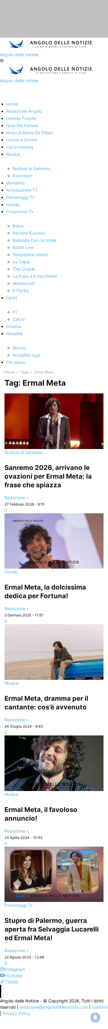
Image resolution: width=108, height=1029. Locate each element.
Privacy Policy (16, 1013)
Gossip (11, 571)
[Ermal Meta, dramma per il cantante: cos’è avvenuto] (54, 652)
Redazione (14, 497)
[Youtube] (2, 975)
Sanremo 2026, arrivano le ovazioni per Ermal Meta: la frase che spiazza (48, 476)
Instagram (14, 969)
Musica (11, 683)
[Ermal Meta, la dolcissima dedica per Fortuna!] (54, 541)
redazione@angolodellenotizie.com (54, 1007)
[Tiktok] (2, 982)
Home (9, 372)
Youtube (13, 975)
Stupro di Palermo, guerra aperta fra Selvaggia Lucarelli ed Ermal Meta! (51, 929)
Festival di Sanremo (23, 452)
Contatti (99, 1007)
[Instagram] (2, 969)
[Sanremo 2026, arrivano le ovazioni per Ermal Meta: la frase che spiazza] (54, 421)
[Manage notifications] (95, 1017)
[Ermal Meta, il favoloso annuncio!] (54, 763)
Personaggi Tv (18, 905)
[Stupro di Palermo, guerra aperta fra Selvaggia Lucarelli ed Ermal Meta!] (54, 874)
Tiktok (11, 982)
